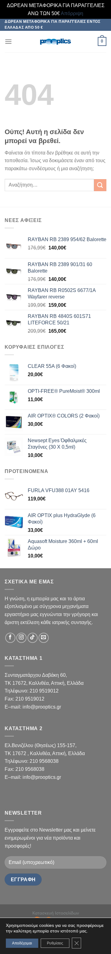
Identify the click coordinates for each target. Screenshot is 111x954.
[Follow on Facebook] (10, 638)
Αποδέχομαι (22, 943)
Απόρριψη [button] (72, 13)
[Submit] (100, 185)
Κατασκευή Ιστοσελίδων (55, 913)
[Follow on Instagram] (21, 638)
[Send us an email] (44, 638)
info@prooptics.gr (42, 706)
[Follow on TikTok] (32, 638)
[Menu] (8, 41)
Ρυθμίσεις (55, 943)
